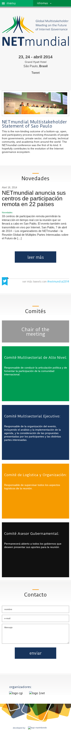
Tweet (35, 72)
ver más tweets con (45, 281)
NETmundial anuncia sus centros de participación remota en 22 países (34, 198)
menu (11, 3)
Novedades (7, 212)
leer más (35, 257)
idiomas (42, 3)
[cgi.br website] (16, 693)
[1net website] (37, 693)
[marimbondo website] (36, 728)
